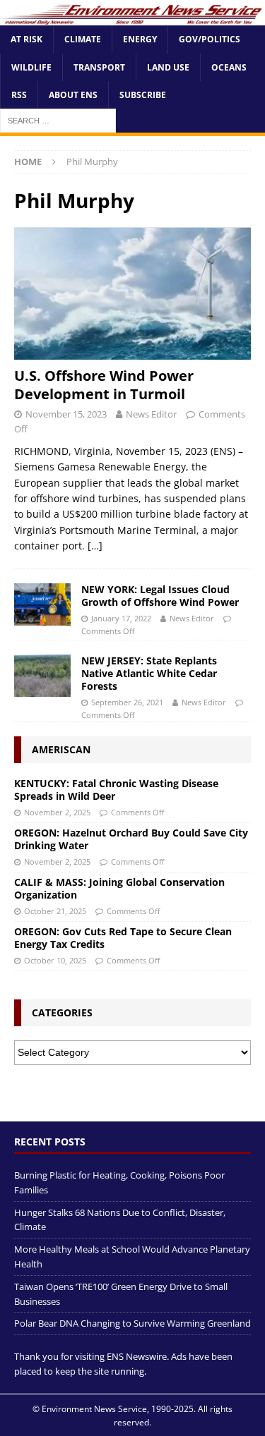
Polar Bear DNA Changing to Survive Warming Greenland (132, 1323)
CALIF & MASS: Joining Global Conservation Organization (119, 888)
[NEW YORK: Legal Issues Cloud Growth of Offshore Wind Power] (42, 604)
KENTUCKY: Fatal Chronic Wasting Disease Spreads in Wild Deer (116, 790)
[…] (95, 545)
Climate (82, 39)
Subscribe (142, 95)
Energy (140, 39)
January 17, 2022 (121, 618)
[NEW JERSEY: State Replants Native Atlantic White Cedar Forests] (42, 676)
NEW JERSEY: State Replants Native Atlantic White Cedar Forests (149, 673)
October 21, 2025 (55, 911)
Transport (99, 67)
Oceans (229, 67)
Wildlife (31, 67)
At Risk (26, 39)
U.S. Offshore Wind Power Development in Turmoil (104, 384)
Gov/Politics (209, 39)
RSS (19, 95)
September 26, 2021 (127, 702)
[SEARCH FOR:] (58, 120)
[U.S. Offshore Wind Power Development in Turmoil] (132, 293)
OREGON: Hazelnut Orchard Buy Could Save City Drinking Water (131, 839)
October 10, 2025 (55, 960)
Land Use (168, 67)
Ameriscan (61, 749)
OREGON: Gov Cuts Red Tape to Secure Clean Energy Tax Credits (123, 938)
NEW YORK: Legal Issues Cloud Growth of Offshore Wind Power (160, 596)
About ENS (73, 95)
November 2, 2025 (57, 812)
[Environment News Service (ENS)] (132, 17)
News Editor (151, 414)
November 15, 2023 (66, 414)
